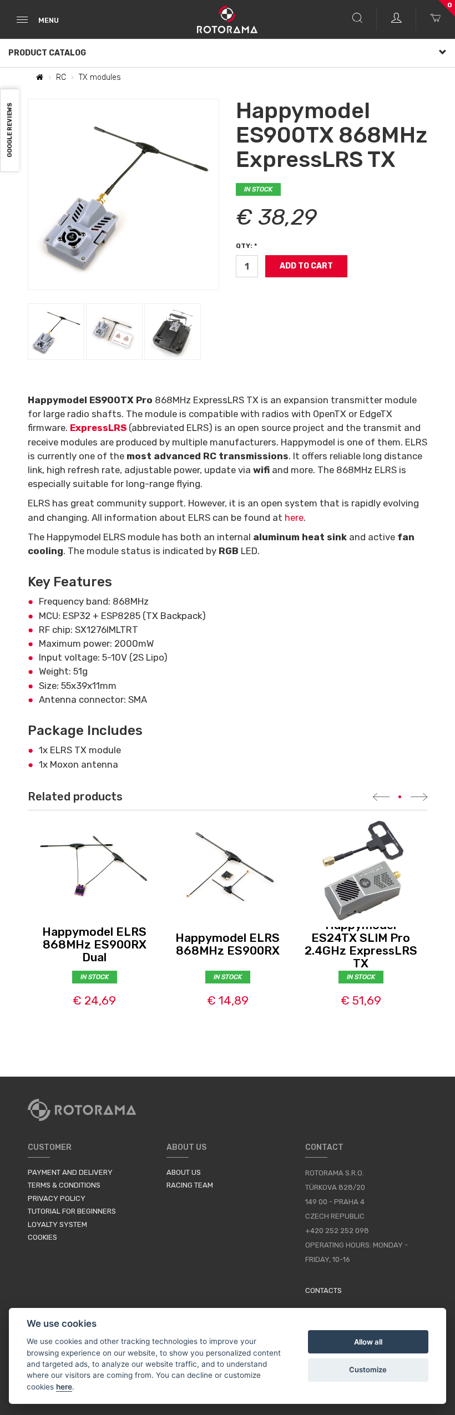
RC (61, 77)
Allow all (368, 1341)
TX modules (100, 77)
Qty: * (246, 246)
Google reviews (9, 130)
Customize (368, 1369)
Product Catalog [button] (47, 53)
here (294, 517)
